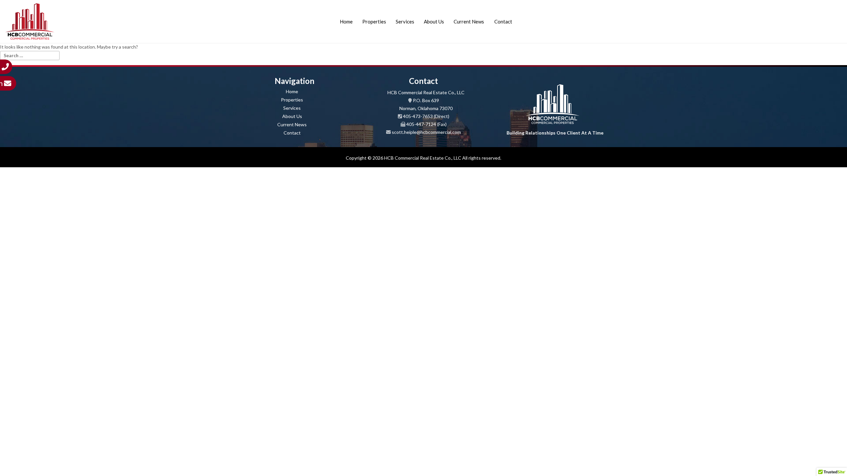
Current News (469, 21)
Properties (374, 21)
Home (346, 21)
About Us (434, 21)
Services (405, 21)
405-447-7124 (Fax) (426, 124)
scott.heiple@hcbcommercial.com (426, 132)
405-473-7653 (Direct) (426, 116)
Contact (503, 21)
